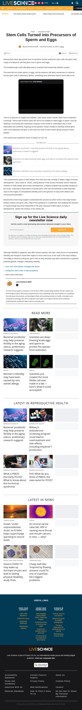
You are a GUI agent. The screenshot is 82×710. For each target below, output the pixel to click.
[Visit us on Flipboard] (39, 3)
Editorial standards (14, 691)
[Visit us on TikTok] (42, 3)
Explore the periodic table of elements (41, 631)
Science (39, 8)
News (62, 47)
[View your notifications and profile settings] (72, 3)
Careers (60, 687)
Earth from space (23, 618)
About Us (60, 675)
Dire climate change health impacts (25, 13)
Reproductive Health (44, 32)
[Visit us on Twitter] (29, 3)
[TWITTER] (17, 285)
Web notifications (39, 687)
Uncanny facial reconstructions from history (41, 638)
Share (8, 53)
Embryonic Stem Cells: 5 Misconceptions (22, 271)
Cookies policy (63, 681)
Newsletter (75, 53)
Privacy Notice (66, 235)
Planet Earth (50, 8)
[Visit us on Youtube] (35, 3)
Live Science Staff (31, 46)
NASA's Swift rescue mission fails (53, 13)
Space (60, 8)
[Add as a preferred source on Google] (41, 665)
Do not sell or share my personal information (66, 693)
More (68, 8)
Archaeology (20, 8)
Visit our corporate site (45, 658)
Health (31, 8)
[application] (41, 96)
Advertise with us (13, 687)
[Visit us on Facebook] (25, 3)
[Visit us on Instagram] (32, 3)
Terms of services (32, 235)
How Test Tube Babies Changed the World (22, 267)
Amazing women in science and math (41, 624)
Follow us (63, 53)
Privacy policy (37, 681)
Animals (10, 8)
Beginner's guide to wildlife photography (59, 620)
